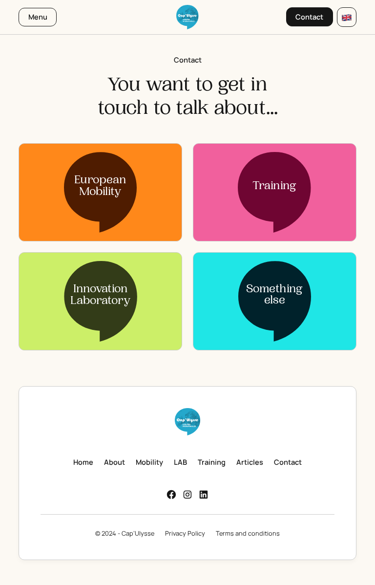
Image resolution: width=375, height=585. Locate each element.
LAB (180, 462)
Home (83, 462)
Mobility (149, 462)
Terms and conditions (248, 533)
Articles (249, 462)
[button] (346, 17)
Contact (288, 462)
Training (212, 462)
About (114, 462)
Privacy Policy (185, 533)
